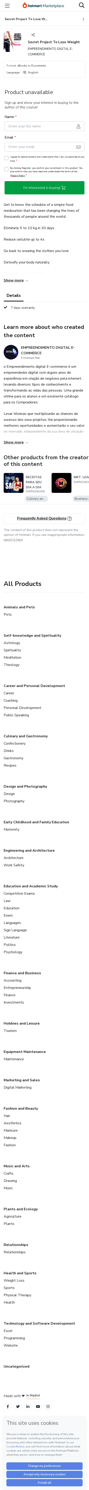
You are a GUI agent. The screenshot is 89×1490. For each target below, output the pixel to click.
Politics (10, 944)
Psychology (13, 952)
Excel (8, 1330)
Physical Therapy (17, 1295)
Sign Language (15, 930)
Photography (14, 801)
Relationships (16, 1244)
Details (14, 295)
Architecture (14, 857)
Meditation (12, 657)
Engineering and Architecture (29, 850)
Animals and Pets (19, 607)
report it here (13, 539)
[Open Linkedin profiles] (27, 1407)
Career (9, 693)
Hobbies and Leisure (22, 1023)
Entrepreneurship (17, 987)
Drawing (10, 1180)
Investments (14, 1002)
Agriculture (12, 1216)
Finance (10, 995)
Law (7, 900)
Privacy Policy (17, 175)
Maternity (11, 829)
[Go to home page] (43, 6)
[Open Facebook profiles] (8, 1407)
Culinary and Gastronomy (26, 736)
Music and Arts (17, 1166)
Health (9, 1302)
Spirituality (12, 650)
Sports (9, 1287)
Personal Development (22, 707)
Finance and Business (22, 973)
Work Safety (14, 865)
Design (9, 793)
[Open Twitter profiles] (17, 1407)
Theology (11, 664)
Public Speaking (16, 715)
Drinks (9, 750)
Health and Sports (20, 1273)
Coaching (11, 700)
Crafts (8, 1173)
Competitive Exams (19, 893)
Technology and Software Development (39, 1323)
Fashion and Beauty (21, 1108)
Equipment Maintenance (25, 1051)
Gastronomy (13, 758)
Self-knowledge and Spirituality (32, 635)
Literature (12, 937)
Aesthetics (12, 1123)
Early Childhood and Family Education (36, 822)
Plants (9, 1223)
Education (11, 908)
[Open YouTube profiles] (38, 1407)
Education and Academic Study (31, 886)
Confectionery (15, 743)
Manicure (11, 1130)
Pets (8, 614)
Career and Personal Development (34, 685)
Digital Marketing (17, 1087)
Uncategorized (16, 1366)
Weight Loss (14, 1280)
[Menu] (7, 5)
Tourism (10, 1030)
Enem (8, 915)
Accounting (12, 980)
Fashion (10, 1145)
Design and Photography (25, 786)
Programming (14, 1338)
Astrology (12, 642)
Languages (12, 922)
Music (8, 1188)
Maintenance (14, 1059)
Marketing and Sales (22, 1080)
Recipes (10, 765)
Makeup (10, 1137)
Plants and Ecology (21, 1209)
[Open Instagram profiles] (48, 1407)
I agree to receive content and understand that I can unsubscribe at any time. (47, 159)
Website (11, 1345)
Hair (7, 1115)
